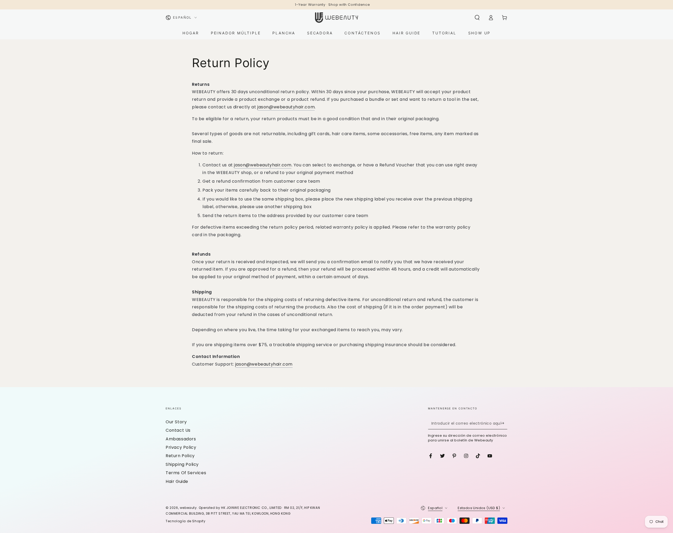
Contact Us (178, 430)
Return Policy (180, 456)
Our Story (176, 422)
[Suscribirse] (504, 423)
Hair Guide (177, 481)
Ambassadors (181, 439)
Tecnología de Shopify (186, 521)
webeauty (188, 507)
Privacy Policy (181, 447)
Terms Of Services (186, 473)
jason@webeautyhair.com (286, 107)
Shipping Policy (182, 464)
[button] (477, 17)
